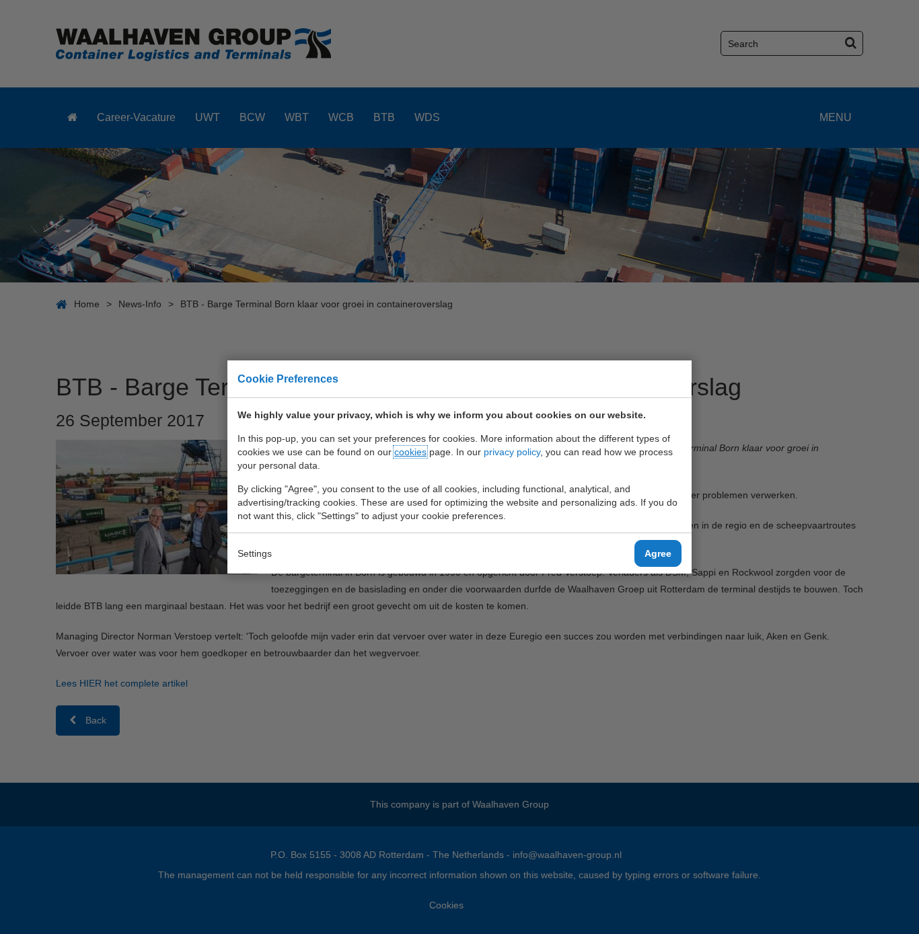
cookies (410, 451)
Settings (254, 553)
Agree (658, 553)
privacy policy (512, 451)
